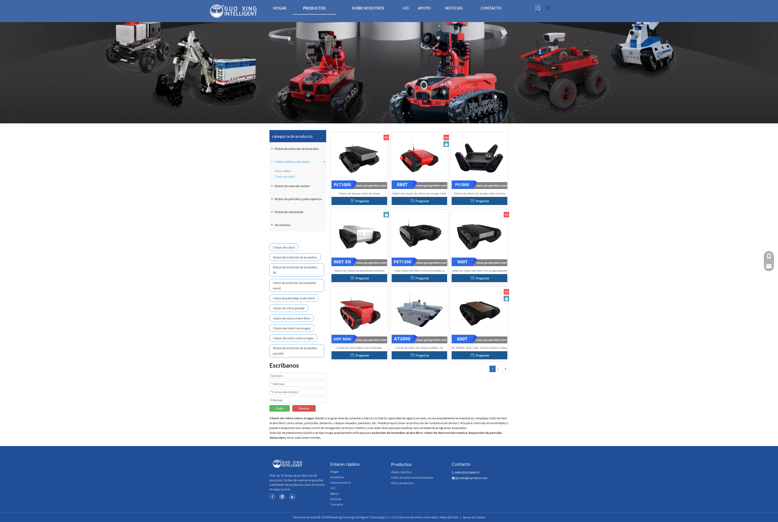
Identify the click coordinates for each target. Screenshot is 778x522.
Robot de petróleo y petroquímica (298, 199)
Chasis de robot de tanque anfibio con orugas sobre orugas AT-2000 (419, 347)
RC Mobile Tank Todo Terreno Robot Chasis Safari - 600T (479, 347)
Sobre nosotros (340, 482)
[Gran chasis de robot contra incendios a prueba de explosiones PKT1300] (419, 238)
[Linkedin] (282, 496)
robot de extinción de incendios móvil (294, 285)
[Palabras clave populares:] (538, 8)
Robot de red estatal (289, 212)
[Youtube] (292, 496)
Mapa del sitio (448, 517)
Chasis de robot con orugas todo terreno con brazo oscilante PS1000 (479, 193)
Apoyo (334, 493)
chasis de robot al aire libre (291, 318)
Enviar (279, 408)
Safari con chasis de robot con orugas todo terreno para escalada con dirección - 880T (419, 193)
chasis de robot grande (289, 308)
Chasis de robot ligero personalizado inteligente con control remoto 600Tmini (359, 347)
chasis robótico (401, 472)
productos (337, 477)
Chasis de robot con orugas (292, 328)
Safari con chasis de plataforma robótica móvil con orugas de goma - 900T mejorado (359, 270)
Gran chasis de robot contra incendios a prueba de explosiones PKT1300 (419, 270)
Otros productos (402, 483)
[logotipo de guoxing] (287, 464)
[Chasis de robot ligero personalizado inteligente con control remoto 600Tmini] (359, 315)
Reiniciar (304, 408)
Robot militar (283, 171)
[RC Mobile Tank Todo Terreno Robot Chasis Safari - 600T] (479, 315)
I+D (333, 488)
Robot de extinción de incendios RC (295, 269)
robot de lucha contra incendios (412, 477)
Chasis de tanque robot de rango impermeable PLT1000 (359, 193)
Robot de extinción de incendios (297, 149)
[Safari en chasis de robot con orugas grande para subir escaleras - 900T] (479, 238)
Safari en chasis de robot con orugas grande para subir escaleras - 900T (479, 270)
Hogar (334, 471)
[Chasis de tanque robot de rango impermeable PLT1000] (359, 160)
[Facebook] (272, 496)
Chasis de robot (285, 176)
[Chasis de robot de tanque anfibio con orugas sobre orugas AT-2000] (419, 315)
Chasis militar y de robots (292, 161)
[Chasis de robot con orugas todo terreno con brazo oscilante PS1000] (479, 160)
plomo (481, 517)
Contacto (336, 504)
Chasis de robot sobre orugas (293, 338)
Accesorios (282, 225)
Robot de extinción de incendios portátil (295, 350)
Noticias (336, 499)
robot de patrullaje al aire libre (294, 298)
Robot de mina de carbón (292, 186)
